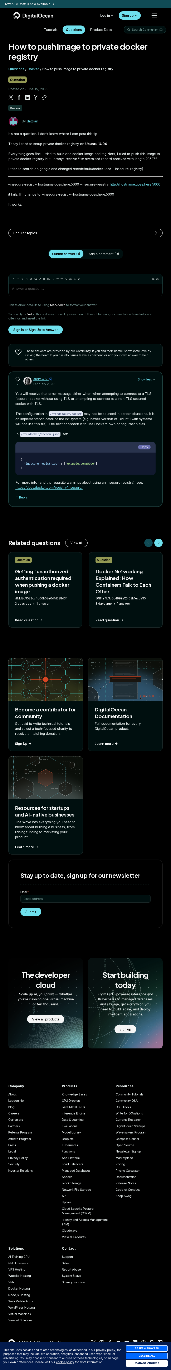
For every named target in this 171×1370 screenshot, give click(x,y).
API (64, 1196)
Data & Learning (73, 1119)
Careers (13, 1113)
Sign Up (21, 744)
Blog (11, 1107)
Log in (105, 15)
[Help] (157, 279)
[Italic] (18, 279)
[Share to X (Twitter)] (10, 97)
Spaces (67, 1177)
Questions (74, 30)
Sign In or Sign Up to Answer (35, 330)
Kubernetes (70, 1145)
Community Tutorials (129, 1094)
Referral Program (20, 1132)
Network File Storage (76, 1189)
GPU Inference (18, 1263)
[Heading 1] (44, 279)
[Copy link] (44, 97)
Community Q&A (127, 1100)
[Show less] (154, 379)
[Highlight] (39, 279)
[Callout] (70, 279)
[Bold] (13, 279)
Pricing (120, 1164)
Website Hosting (19, 1275)
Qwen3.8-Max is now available (27, 4)
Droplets (68, 1139)
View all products (45, 1019)
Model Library (71, 1132)
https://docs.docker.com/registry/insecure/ (49, 487)
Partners (14, 1126)
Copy (144, 447)
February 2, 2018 (45, 384)
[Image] (35, 279)
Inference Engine (74, 1113)
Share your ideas (74, 1282)
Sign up (128, 15)
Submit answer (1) (66, 254)
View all (76, 543)
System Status (71, 1275)
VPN (11, 1282)
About (12, 1094)
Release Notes (126, 1183)
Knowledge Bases (74, 1094)
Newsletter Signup (128, 1151)
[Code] (79, 279)
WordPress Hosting (21, 1307)
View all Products (74, 1237)
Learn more (104, 744)
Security (14, 1164)
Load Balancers (72, 1164)
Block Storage (72, 1183)
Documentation (126, 1177)
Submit (30, 912)
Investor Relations (20, 1170)
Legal (12, 1151)
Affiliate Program (19, 1139)
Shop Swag (124, 1196)
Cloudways (69, 1230)
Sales (65, 1263)
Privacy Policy (18, 1158)
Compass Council (128, 1139)
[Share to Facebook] (19, 97)
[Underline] (22, 279)
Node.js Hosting (19, 1295)
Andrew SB (41, 379)
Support (67, 1256)
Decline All (146, 1355)
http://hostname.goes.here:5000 (135, 184)
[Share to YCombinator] (35, 97)
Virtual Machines (19, 1314)
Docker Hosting (19, 1288)
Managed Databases (76, 1170)
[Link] (31, 279)
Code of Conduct (128, 1189)
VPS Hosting (16, 1269)
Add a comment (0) (103, 254)
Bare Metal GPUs (73, 1107)
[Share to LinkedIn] (27, 97)
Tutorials (51, 30)
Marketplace (124, 1158)
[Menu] (154, 15)
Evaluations (69, 1126)
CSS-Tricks (123, 1107)
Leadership (16, 1100)
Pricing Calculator (128, 1170)
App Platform (71, 1158)
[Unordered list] (57, 279)
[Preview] (153, 279)
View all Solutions (20, 1320)
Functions (68, 1151)
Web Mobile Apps (20, 1301)
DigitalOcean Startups (130, 1126)
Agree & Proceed (147, 1348)
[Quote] (66, 279)
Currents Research (128, 1119)
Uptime (67, 1202)
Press (12, 1145)
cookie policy (65, 1362)
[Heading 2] (48, 279)
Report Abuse (71, 1269)
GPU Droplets (71, 1100)
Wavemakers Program (131, 1132)
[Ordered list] (61, 279)
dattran (32, 121)
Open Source (125, 1145)
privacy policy (105, 1350)
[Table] (75, 279)
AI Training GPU (19, 1256)
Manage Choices (147, 1363)
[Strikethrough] (26, 279)
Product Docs (101, 30)
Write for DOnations (129, 1113)
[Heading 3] (53, 279)
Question (17, 80)
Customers (15, 1119)
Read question (27, 620)
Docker (33, 69)
